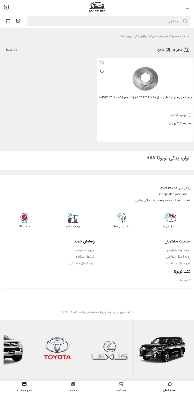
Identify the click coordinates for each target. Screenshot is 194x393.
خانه (186, 36)
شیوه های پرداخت (178, 263)
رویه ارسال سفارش (178, 256)
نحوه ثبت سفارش (178, 250)
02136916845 (168, 188)
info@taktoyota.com (173, 194)
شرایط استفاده (85, 256)
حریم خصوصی (85, 250)
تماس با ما (183, 280)
